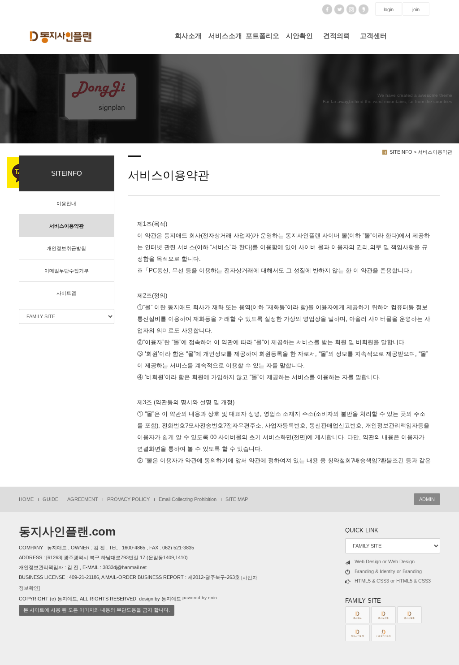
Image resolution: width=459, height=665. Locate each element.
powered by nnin (199, 597)
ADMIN (427, 499)
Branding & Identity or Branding (388, 571)
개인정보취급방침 (66, 248)
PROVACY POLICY (128, 499)
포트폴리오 (262, 35)
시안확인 (299, 35)
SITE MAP (236, 499)
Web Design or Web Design (385, 561)
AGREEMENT (82, 499)
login (389, 9)
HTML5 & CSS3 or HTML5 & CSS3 (393, 580)
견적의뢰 (336, 35)
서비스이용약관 (66, 226)
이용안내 (66, 203)
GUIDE (50, 499)
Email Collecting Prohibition (188, 499)
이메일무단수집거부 (66, 270)
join (416, 9)
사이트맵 (66, 293)
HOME (26, 499)
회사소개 (188, 35)
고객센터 (373, 35)
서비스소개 (225, 35)
